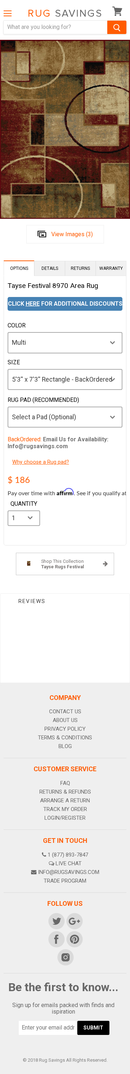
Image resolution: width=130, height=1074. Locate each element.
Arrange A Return (65, 800)
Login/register (65, 818)
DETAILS (50, 268)
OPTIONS (19, 268)
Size (14, 362)
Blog (65, 746)
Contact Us (65, 711)
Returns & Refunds (65, 792)
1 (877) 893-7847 (68, 855)
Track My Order (65, 809)
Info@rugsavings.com (68, 872)
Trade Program (65, 881)
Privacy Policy (65, 729)
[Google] (74, 921)
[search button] (116, 27)
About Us (65, 720)
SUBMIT (93, 1028)
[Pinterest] (74, 939)
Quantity (23, 504)
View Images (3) (72, 234)
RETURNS (80, 268)
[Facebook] (56, 939)
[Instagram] (65, 957)
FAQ (65, 783)
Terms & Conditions (65, 737)
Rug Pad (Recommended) (43, 400)
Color (17, 325)
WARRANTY (111, 268)
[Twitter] (56, 921)
